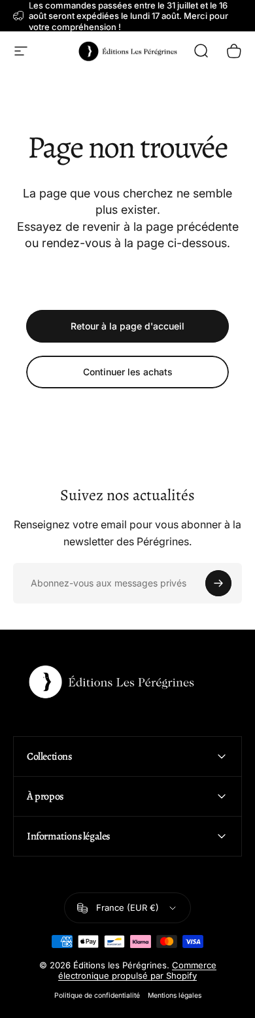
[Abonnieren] (218, 583)
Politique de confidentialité (97, 995)
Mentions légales (174, 995)
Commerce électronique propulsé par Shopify (137, 970)
